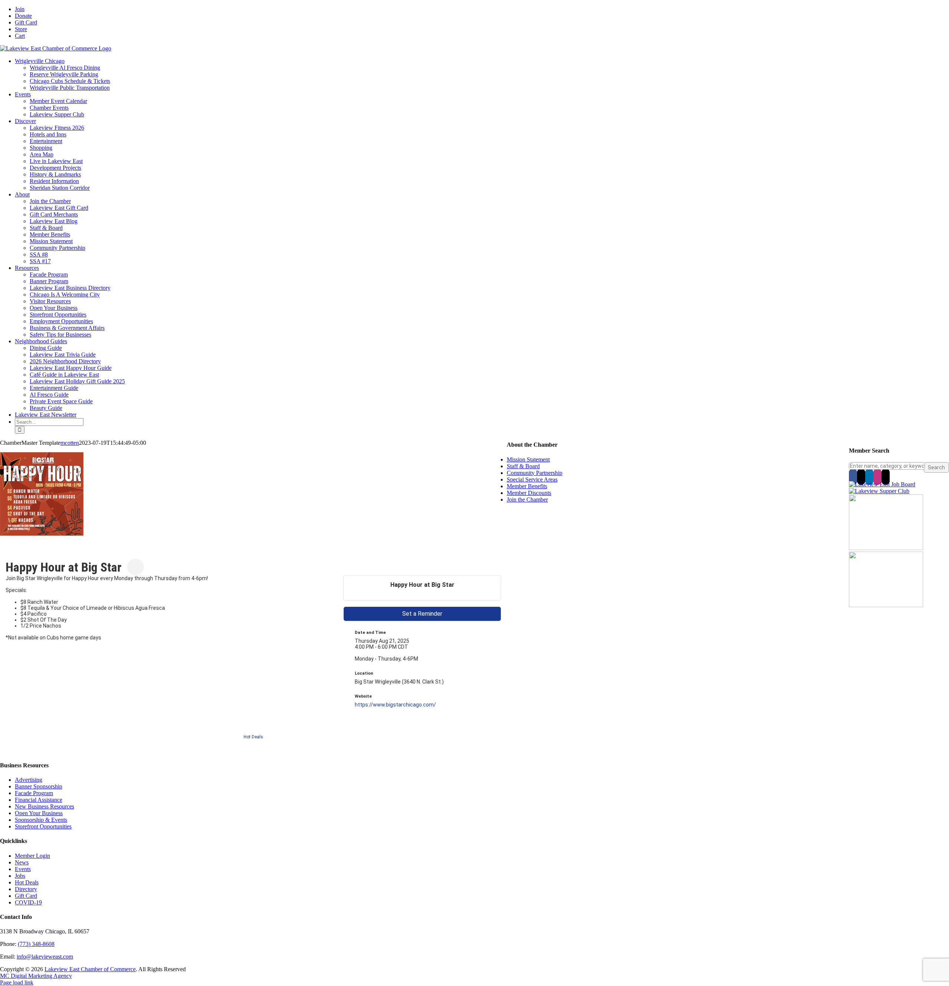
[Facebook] (853, 477)
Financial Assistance (38, 800)
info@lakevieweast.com (45, 956)
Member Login (32, 856)
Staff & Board (523, 466)
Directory (26, 889)
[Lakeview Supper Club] (879, 491)
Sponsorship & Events (41, 820)
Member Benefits (527, 486)
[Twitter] (861, 477)
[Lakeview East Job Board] (882, 484)
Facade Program (34, 793)
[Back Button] (8, 555)
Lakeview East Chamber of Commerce (90, 969)
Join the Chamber (527, 499)
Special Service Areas (532, 479)
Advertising (28, 780)
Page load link (16, 982)
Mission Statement (528, 459)
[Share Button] (135, 567)
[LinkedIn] (869, 477)
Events (23, 869)
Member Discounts (529, 493)
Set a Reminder (422, 613)
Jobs (20, 876)
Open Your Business (39, 813)
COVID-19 (28, 902)
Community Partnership (534, 473)
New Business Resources (44, 806)
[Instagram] (877, 477)
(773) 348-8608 (36, 944)
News (22, 862)
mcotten (69, 443)
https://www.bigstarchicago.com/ (395, 705)
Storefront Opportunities (43, 826)
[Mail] (886, 477)
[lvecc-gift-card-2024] (886, 605)
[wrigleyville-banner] (886, 548)
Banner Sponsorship (38, 786)
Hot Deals (253, 737)
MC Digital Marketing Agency (36, 976)
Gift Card (26, 896)
